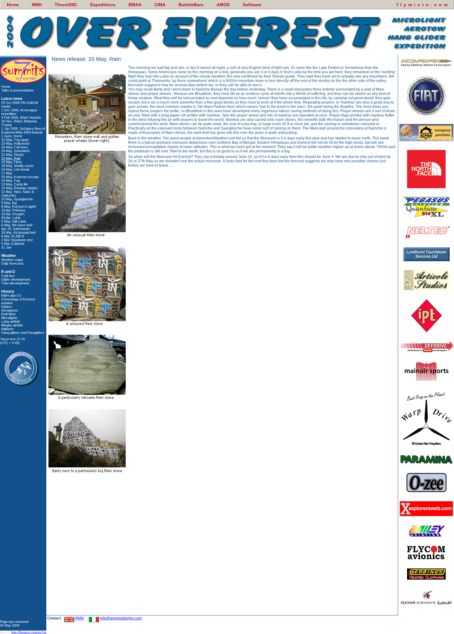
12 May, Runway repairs (19, 188)
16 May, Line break (15, 169)
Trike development (15, 283)
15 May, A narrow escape (20, 177)
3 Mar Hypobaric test (17, 240)
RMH (79, 618)
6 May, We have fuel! (16, 225)
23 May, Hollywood (15, 143)
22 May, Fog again (15, 140)
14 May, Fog (10, 180)
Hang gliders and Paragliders (22, 332)
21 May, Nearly (12, 154)
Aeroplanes (9, 310)
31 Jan (6, 247)
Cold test (8, 276)
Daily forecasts (12, 263)
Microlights (9, 318)
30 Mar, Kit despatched (18, 232)
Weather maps (12, 260)
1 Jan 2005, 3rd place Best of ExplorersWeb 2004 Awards (23, 130)
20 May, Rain (11, 158)
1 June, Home (11, 136)
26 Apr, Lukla (10, 217)
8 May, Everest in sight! (18, 206)
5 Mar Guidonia (12, 243)
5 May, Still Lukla (13, 221)
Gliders (6, 306)
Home (5, 86)
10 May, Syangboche (17, 199)
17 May (6, 173)
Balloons (7, 329)
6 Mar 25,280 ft (12, 236)
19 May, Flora (11, 162)
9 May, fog (9, 203)
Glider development (15, 279)
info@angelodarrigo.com (121, 618)
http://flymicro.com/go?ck (28, 632)
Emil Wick (8, 314)
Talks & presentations (17, 90)
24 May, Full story (14, 147)
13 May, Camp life (14, 184)
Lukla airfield (10, 321)
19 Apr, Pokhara (13, 210)
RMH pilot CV (11, 295)
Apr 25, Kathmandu (15, 229)
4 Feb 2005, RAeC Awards (21, 117)
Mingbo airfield (12, 325)
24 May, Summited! (15, 151)
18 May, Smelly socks (17, 166)
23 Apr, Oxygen (12, 214)
